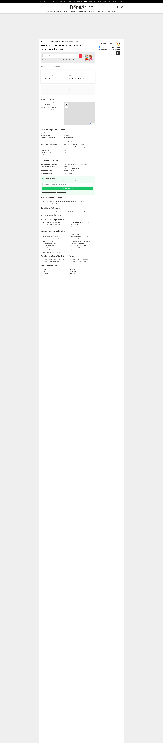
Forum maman (111, 12)
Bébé (65, 12)
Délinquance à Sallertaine (77, 243)
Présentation (73, 76)
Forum (121, 1)
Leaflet (93, 123)
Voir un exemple (116, 47)
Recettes (60, 1)
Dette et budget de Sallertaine (51, 252)
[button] (66, 104)
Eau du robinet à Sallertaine (50, 237)
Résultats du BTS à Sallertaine (78, 261)
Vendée (51, 41)
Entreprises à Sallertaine (77, 248)
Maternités (45, 273)
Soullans (63, 60)
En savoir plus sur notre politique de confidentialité (54, 192)
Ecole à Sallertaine (47, 241)
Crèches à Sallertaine (76, 227)
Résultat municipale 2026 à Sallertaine (53, 259)
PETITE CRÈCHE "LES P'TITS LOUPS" (52, 222)
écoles (91, 12)
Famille (85, 1)
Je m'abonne (67, 189)
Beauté (49, 1)
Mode (44, 1)
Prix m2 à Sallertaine (76, 250)
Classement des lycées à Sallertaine (52, 239)
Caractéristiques (48, 78)
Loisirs (105, 1)
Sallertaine (58, 41)
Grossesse (57, 12)
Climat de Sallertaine (76, 234)
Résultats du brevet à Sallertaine (79, 259)
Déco (65, 1)
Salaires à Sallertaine (48, 245)
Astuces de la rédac (105, 49)
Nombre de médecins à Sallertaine (80, 239)
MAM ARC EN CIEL (75, 225)
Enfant (72, 12)
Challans (56, 60)
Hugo (117, 1)
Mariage (79, 1)
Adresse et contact (49, 76)
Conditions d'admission (77, 78)
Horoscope (111, 1)
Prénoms (100, 12)
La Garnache (71, 60)
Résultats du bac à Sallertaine (50, 261)
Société (95, 1)
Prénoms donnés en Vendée (78, 245)
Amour (74, 1)
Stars (100, 1)
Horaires (46, 81)
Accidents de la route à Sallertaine (80, 241)
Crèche (46, 41)
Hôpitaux (72, 273)
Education (82, 12)
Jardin (69, 1)
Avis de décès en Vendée (49, 248)
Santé (90, 1)
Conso (49, 12)
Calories (72, 269)
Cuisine (54, 1)
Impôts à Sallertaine (48, 250)
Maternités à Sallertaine (49, 243)
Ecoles (44, 271)
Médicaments (74, 271)
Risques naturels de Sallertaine (79, 237)
